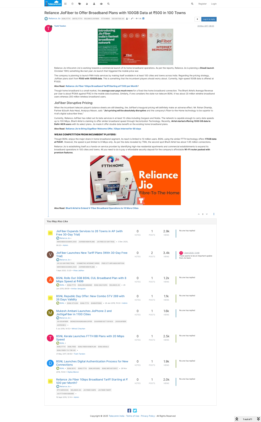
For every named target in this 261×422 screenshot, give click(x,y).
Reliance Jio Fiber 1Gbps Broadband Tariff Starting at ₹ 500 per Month (102, 86)
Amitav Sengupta (78, 289)
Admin (65, 245)
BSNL (61, 285)
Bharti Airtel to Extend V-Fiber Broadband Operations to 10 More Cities (102, 208)
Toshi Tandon (60, 26)
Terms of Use (132, 416)
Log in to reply (209, 19)
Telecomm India (116, 416)
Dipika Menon (73, 372)
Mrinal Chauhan (78, 329)
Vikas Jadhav (78, 270)
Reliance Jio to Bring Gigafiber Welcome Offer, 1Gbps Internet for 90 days (103, 128)
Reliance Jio (54, 18)
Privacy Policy (148, 416)
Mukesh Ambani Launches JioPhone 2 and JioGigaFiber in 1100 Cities (84, 312)
